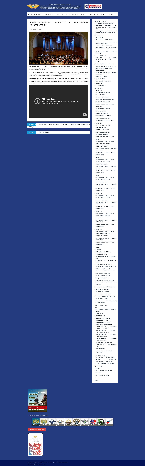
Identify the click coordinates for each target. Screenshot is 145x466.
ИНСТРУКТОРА (101, 348)
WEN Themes (42, 464)
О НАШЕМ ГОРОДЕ (100, 85)
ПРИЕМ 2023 (99, 175)
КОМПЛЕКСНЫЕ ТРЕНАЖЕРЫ (104, 324)
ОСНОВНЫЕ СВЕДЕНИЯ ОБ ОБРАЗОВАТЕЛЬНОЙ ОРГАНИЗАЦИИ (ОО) (106, 27)
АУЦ (82, 14)
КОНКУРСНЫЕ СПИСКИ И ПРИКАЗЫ (105, 104)
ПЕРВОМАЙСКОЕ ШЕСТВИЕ (103, 275)
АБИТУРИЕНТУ (49, 14)
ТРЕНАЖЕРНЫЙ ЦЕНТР (102, 320)
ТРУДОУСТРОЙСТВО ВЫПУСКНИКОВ (105, 296)
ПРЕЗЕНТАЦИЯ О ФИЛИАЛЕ (103, 115)
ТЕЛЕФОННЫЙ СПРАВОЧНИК (103, 81)
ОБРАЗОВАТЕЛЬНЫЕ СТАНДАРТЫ (104, 39)
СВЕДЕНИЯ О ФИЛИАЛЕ (35, 14)
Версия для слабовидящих (38, 429)
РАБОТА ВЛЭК (100, 154)
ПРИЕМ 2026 (99, 229)
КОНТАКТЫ (100, 14)
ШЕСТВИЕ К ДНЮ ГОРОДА (103, 268)
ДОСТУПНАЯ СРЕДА (101, 55)
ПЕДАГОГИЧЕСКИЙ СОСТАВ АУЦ (104, 318)
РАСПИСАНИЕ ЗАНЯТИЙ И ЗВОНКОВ (105, 363)
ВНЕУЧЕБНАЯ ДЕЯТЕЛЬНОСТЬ (103, 264)
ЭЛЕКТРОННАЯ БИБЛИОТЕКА (103, 294)
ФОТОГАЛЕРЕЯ (99, 83)
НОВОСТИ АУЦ (99, 313)
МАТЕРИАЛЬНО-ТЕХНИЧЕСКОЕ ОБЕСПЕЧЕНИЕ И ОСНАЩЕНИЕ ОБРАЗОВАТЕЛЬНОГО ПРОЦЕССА (106, 47)
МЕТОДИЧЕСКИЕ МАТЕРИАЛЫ (103, 251)
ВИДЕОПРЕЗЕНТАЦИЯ (101, 76)
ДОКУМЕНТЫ (99, 35)
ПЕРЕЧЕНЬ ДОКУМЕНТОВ (103, 101)
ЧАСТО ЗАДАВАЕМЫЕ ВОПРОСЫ (104, 370)
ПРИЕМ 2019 (99, 106)
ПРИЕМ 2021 (99, 139)
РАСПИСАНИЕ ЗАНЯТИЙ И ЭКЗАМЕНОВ (106, 287)
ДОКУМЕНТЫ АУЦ (100, 315)
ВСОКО (97, 61)
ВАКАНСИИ (110, 14)
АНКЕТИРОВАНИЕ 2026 (72, 14)
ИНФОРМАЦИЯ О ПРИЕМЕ (103, 92)
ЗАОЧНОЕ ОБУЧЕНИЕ (101, 254)
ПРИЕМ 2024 (99, 193)
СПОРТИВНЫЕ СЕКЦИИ (102, 298)
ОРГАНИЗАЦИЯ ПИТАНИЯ (102, 289)
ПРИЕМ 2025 (99, 211)
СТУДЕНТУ (60, 14)
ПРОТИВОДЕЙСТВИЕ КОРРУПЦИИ (104, 64)
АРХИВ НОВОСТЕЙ (100, 78)
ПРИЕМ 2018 (99, 90)
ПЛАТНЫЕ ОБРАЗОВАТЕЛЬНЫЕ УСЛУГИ (106, 66)
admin (40, 29)
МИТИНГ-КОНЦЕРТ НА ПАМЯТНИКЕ (105, 271)
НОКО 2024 (98, 249)
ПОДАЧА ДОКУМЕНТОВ (102, 134)
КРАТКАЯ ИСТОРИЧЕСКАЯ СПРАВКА (105, 23)
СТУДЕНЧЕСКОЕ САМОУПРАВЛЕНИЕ (105, 280)
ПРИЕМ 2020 (99, 123)
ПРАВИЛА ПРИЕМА (101, 94)
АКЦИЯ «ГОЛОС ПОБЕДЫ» (103, 273)
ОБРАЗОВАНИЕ (99, 37)
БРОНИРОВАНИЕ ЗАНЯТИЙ (103, 322)
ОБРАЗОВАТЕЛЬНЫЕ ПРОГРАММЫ (105, 99)
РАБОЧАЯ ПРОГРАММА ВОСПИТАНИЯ (106, 266)
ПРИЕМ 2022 (99, 157)
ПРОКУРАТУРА (91, 14)
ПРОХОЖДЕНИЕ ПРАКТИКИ (103, 291)
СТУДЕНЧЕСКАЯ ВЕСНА (102, 278)
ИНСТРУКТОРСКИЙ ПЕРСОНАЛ (104, 342)
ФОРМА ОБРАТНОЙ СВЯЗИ (102, 375)
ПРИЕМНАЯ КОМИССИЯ (102, 97)
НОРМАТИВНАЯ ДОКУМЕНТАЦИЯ (105, 141)
